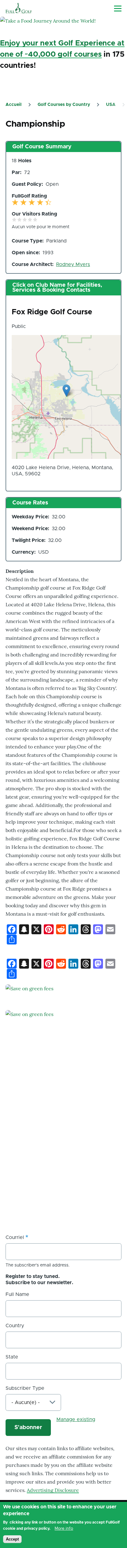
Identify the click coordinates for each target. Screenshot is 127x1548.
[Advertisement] (63, 1157)
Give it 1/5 (14, 219)
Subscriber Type (25, 1388)
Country (15, 1325)
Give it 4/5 (30, 219)
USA (111, 104)
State (12, 1356)
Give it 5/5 (35, 219)
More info (64, 1528)
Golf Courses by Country (64, 104)
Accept (12, 1539)
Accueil (14, 104)
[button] (66, 390)
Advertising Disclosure (53, 1490)
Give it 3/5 (24, 219)
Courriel (15, 1237)
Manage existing (75, 1419)
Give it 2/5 (19, 219)
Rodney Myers (73, 264)
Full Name (17, 1294)
